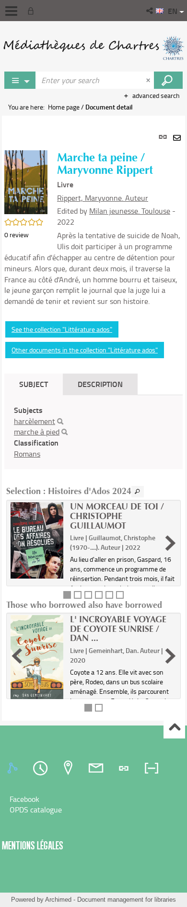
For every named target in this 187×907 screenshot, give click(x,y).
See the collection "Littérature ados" (62, 329)
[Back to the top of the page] (174, 728)
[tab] (14, 768)
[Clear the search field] (149, 80)
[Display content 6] (120, 595)
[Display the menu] (11, 11)
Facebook (24, 799)
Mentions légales (32, 845)
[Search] (60, 421)
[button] (150, 10)
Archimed (58, 899)
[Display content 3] (88, 595)
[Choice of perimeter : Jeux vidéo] (20, 80)
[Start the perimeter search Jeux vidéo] (168, 80)
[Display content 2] (78, 595)
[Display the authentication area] (32, 10)
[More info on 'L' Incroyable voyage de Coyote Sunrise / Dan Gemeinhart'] (37, 657)
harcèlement (34, 421)
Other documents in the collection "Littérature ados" (85, 349)
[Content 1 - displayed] (67, 595)
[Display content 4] (99, 595)
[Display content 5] (109, 595)
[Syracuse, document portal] (93, 48)
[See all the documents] (137, 491)
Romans (27, 453)
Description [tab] (100, 383)
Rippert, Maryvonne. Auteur (102, 198)
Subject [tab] (33, 383)
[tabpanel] (93, 418)
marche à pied (36, 431)
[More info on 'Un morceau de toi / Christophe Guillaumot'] (37, 540)
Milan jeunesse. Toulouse (129, 211)
